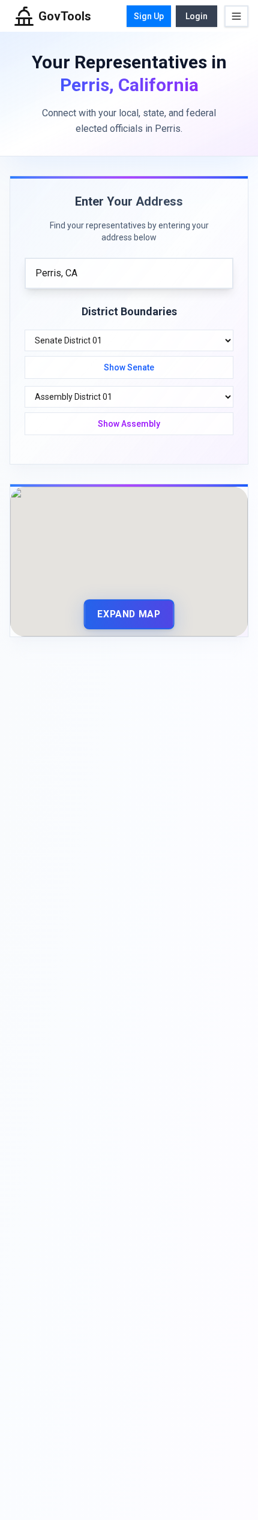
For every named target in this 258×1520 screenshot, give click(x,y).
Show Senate (129, 367)
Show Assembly (129, 424)
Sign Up (149, 16)
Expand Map (128, 614)
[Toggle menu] (236, 16)
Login (196, 16)
